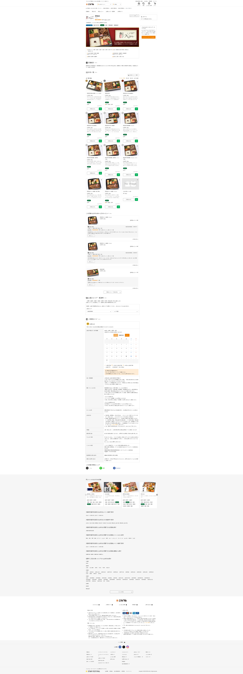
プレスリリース (128, 671)
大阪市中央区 (99, 581)
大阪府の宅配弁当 (106, 8)
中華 (92, 538)
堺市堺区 (107, 581)
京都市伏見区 (139, 572)
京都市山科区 (145, 572)
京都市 (87, 572)
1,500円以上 (101, 554)
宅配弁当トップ (89, 654)
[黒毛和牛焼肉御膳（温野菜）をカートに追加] (100, 173)
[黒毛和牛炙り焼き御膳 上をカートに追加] (100, 141)
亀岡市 (91, 573)
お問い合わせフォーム (121, 405)
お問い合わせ (148, 604)
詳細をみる (92, 108)
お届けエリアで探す (89, 656)
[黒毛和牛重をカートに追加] (118, 108)
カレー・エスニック (113, 538)
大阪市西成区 (131, 579)
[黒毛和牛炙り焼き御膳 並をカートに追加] (136, 108)
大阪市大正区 (121, 577)
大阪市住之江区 (150, 579)
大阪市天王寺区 (127, 577)
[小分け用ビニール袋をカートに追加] (136, 199)
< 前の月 (115, 335)
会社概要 (106, 671)
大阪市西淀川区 (140, 577)
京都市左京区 (103, 572)
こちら (122, 373)
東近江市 (107, 567)
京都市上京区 (97, 572)
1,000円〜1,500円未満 (94, 554)
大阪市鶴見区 (143, 579)
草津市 (96, 567)
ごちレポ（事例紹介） (138, 656)
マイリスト (155, 1)
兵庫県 (106, 49)
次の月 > (127, 335)
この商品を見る (135, 239)
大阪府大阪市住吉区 (90, 530)
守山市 (100, 567)
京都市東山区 (115, 572)
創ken (97, 16)
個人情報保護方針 (125, 663)
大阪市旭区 (100, 579)
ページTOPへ (121, 642)
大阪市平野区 (88, 581)
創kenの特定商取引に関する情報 (111, 455)
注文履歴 (102, 628)
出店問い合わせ (125, 659)
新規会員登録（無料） (139, 1)
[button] (99, 311)
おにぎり (126, 538)
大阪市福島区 (98, 577)
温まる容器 (109, 523)
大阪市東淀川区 (147, 577)
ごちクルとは (95, 604)
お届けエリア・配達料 (110, 11)
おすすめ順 (136, 78)
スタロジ (147, 656)
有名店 (90, 523)
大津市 (87, 567)
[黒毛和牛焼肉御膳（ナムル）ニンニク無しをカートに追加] (136, 174)
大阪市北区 (94, 581)
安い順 (131, 78)
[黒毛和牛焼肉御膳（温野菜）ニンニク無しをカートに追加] (118, 174)
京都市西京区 (151, 572)
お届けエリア (89, 308)
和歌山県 (110, 301)
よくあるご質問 (114, 424)
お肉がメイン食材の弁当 (99, 515)
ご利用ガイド (120, 11)
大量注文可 (105, 523)
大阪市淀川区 (137, 579)
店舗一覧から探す (89, 659)
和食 (87, 538)
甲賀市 (104, 567)
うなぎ (133, 538)
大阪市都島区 (92, 577)
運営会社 (123, 656)
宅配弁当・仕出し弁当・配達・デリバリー (94, 8)
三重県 (94, 49)
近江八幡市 (92, 567)
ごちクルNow (148, 654)
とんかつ (103, 538)
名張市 (87, 563)
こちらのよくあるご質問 (109, 384)
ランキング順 (122, 78)
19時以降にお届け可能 (123, 523)
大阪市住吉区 (118, 579)
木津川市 (99, 573)
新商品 (93, 523)
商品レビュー (100, 11)
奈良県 (109, 49)
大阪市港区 (115, 577)
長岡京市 (95, 573)
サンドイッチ (120, 538)
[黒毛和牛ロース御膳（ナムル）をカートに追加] (118, 206)
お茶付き (87, 523)
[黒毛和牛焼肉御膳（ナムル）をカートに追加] (136, 141)
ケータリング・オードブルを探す (148, 37)
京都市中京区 (109, 572)
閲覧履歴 (150, 1)
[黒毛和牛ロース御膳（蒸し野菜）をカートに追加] (100, 206)
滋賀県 (97, 49)
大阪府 (103, 49)
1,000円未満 (88, 554)
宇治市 (87, 573)
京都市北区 (92, 572)
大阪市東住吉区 (125, 579)
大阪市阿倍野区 (112, 579)
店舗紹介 (87, 11)
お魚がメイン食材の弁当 (90, 515)
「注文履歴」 (112, 398)
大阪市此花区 (104, 577)
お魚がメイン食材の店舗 (90, 546)
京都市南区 (127, 572)
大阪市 (87, 577)
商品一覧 (94, 11)
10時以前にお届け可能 (115, 523)
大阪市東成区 (88, 579)
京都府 (100, 49)
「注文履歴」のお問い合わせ (122, 399)
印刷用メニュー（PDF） (134, 75)
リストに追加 (133, 15)
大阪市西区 (110, 577)
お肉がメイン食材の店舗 (99, 546)
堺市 (104, 581)
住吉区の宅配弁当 (121, 8)
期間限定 (96, 523)
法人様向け (146, 1)
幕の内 (130, 538)
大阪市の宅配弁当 (114, 8)
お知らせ (135, 654)
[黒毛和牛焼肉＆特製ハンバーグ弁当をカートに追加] (100, 108)
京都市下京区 (121, 572)
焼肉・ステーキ (97, 538)
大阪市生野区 (94, 579)
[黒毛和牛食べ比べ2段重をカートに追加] (118, 141)
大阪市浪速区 (133, 577)
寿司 (107, 538)
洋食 (89, 538)
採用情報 (123, 671)
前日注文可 (100, 523)
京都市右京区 (133, 572)
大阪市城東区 (105, 579)
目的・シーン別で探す (90, 661)
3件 (106, 19)
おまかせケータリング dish (103, 662)
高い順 (127, 78)
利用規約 (134, 604)
